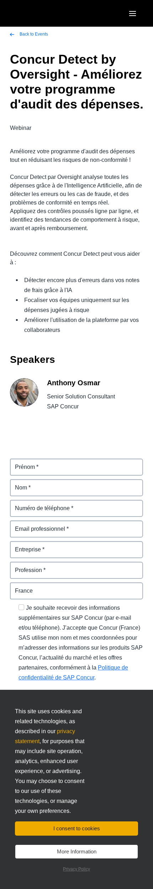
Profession (24, 566)
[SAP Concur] (44, 13)
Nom (16, 483)
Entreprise (24, 545)
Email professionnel (37, 525)
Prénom (20, 463)
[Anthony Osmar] (24, 398)
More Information (76, 851)
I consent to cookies (76, 828)
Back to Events (33, 34)
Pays (16, 586)
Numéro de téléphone (39, 504)
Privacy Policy (76, 869)
